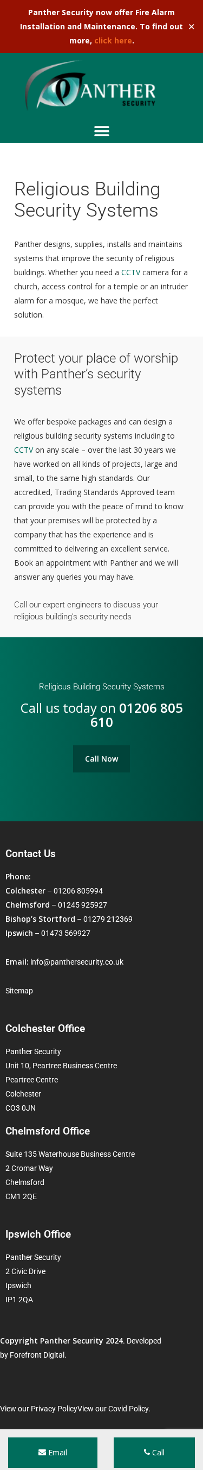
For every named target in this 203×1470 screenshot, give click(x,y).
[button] (101, 130)
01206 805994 (78, 890)
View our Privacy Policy (38, 1408)
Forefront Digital (37, 1355)
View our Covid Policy (112, 1408)
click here (113, 40)
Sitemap (19, 990)
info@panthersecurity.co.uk (76, 962)
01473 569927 (65, 933)
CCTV (130, 272)
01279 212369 (108, 919)
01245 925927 (82, 905)
